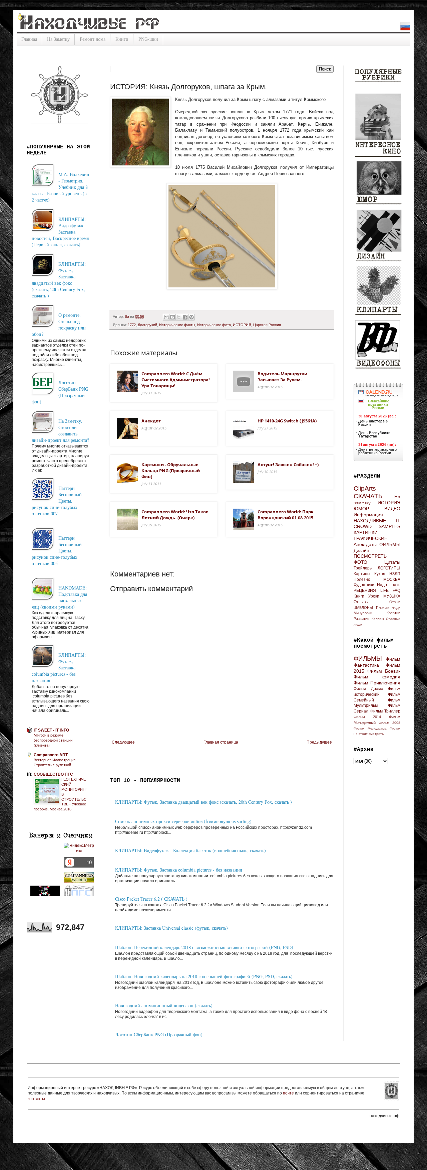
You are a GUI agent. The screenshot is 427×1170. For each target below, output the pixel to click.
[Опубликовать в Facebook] (185, 317)
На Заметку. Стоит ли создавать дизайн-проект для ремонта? (60, 430)
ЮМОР (361, 508)
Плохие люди (388, 608)
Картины (362, 573)
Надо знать (388, 584)
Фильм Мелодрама (370, 728)
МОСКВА (391, 579)
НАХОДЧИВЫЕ (370, 520)
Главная (29, 39)
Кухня (379, 573)
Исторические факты (177, 325)
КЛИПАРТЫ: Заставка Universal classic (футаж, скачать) (171, 928)
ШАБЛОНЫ (363, 608)
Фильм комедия (377, 676)
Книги (121, 39)
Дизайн (361, 550)
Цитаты (392, 562)
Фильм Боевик (383, 671)
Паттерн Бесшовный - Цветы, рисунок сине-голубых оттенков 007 (58, 501)
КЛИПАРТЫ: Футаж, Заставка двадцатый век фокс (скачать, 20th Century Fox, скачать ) (203, 802)
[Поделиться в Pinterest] (191, 317)
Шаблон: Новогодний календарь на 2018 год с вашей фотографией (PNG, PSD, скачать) (204, 976)
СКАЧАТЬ (368, 496)
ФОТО (360, 562)
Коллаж (378, 619)
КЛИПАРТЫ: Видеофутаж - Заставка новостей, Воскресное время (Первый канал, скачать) (60, 232)
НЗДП (394, 573)
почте (289, 1093)
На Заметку (58, 39)
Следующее (123, 742)
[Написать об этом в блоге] (172, 317)
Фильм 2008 (389, 723)
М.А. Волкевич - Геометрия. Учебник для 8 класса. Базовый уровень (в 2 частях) (60, 187)
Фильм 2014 (367, 717)
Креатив (393, 613)
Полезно (362, 579)
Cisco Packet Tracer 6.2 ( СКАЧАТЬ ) (151, 899)
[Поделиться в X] (178, 317)
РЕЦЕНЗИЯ (365, 590)
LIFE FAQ (390, 590)
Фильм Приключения (377, 682)
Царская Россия (267, 325)
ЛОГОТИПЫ (389, 568)
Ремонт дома (92, 39)
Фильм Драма (368, 688)
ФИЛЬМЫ (389, 544)
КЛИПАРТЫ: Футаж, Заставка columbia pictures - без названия (178, 870)
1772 (132, 325)
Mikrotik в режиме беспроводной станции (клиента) (53, 740)
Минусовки (363, 613)
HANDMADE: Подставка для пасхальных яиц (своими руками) (59, 597)
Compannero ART (51, 755)
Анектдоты (365, 544)
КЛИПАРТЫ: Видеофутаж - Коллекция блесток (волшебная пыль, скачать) (190, 850)
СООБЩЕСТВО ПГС (53, 774)
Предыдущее (319, 742)
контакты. (37, 1098)
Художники (364, 584)
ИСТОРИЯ (242, 325)
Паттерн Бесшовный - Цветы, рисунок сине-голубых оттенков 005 (58, 550)
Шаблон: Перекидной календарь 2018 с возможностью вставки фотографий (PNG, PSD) (204, 947)
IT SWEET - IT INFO (51, 730)
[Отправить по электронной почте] (166, 317)
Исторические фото (214, 325)
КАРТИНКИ (366, 532)
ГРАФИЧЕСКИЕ (370, 538)
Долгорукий (147, 325)
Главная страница (220, 742)
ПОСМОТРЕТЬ (370, 556)
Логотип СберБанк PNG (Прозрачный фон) (158, 1034)
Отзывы (361, 602)
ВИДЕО (392, 508)
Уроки (373, 596)
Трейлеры (363, 568)
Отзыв (394, 602)
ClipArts (365, 488)
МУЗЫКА (391, 596)
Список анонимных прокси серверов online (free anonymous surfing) (183, 821)
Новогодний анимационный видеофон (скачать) (163, 1005)
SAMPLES (389, 526)
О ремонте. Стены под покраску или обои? (59, 324)
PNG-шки (148, 39)
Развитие (361, 619)
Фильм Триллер (385, 711)
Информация (368, 514)
